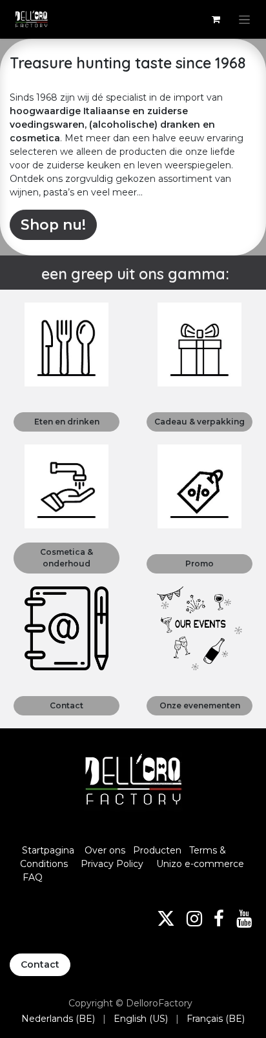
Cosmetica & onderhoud (66, 557)
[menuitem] (58, 1019)
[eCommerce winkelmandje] (215, 19)
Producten (157, 850)
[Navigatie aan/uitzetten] (244, 19)
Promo (199, 563)
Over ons (105, 850)
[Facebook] (219, 918)
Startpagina (48, 850)
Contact (66, 705)
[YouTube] (244, 918)
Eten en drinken (66, 421)
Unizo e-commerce (200, 864)
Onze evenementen (199, 705)
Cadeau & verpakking (199, 421)
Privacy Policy (112, 864)
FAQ (33, 877)
